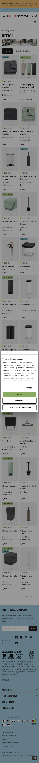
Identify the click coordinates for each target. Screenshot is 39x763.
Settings (29, 388)
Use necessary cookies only (19, 407)
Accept (19, 394)
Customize (18, 401)
